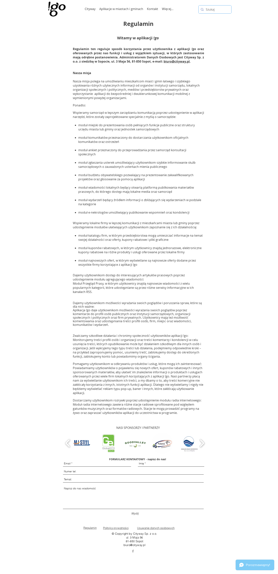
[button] (81, 443)
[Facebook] (133, 551)
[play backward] (68, 443)
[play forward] (202, 443)
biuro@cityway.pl (177, 61)
